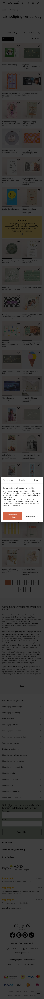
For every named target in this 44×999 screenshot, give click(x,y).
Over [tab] (36, 480)
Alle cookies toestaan (12, 516)
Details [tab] (22, 480)
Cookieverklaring (16, 505)
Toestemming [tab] (8, 480)
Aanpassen (30, 516)
